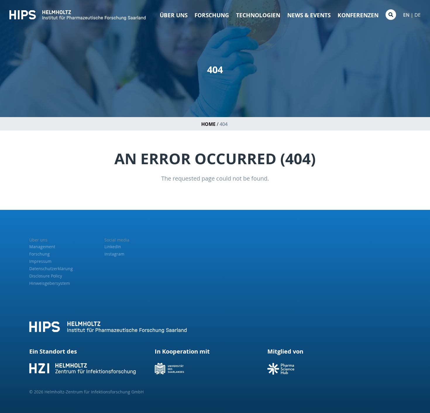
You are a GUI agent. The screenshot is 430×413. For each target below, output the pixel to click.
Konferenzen (358, 15)
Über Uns (174, 15)
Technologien (258, 15)
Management (42, 246)
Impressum (40, 261)
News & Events (309, 15)
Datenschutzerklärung (51, 268)
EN (406, 15)
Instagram (114, 254)
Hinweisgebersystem (49, 283)
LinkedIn (112, 246)
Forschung (212, 15)
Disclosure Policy (45, 276)
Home (208, 124)
